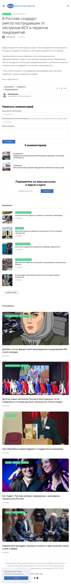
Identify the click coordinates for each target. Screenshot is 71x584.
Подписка (47, 191)
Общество (24, 365)
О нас (41, 574)
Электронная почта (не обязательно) (15, 118)
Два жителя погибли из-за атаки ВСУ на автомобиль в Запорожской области (40, 263)
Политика (16, 462)
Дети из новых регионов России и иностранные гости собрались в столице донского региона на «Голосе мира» (32, 400)
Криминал (7, 205)
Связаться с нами (32, 574)
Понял (16, 578)
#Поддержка (21, 86)
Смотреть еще (11, 292)
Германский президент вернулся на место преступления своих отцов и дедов (35, 547)
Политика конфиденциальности (14, 574)
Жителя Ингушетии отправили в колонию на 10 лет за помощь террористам (38, 232)
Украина (8, 462)
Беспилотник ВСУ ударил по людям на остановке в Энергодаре (38, 215)
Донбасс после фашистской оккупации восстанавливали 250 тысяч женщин (34, 350)
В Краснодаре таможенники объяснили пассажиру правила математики (37, 276)
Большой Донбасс (12, 315)
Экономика (6, 14)
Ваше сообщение (8, 126)
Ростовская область (19, 14)
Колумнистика (11, 415)
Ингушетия (19, 228)
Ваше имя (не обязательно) (12, 111)
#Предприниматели (11, 89)
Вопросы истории (26, 315)
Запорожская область (23, 212)
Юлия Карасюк (10, 37)
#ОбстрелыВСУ (9, 86)
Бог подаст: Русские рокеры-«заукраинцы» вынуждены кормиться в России (31, 497)
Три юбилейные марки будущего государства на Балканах (32, 449)
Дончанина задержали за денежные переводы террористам (37, 247)
